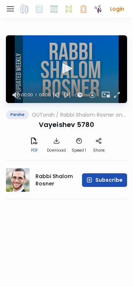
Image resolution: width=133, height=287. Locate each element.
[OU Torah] (24, 9)
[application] (66, 69)
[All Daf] (83, 9)
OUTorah (43, 114)
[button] (117, 8)
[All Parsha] (69, 9)
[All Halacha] (54, 9)
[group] (15, 95)
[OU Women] (98, 9)
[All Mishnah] (39, 9)
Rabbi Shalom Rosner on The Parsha (91, 114)
